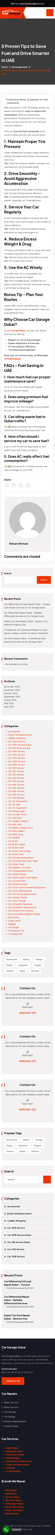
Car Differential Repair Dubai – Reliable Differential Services (16, 1300)
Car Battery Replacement (20, 827)
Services (35, 971)
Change (38, 959)
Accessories (14, 731)
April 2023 (9, 706)
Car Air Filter (14, 804)
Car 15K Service (16, 768)
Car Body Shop (15, 834)
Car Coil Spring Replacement (22, 894)
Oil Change (13, 927)
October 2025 (10, 693)
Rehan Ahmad (18, 543)
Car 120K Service (16, 754)
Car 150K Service (16, 764)
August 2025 (10, 700)
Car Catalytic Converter (19, 867)
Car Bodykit (13, 837)
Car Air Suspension (17, 808)
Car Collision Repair (17, 897)
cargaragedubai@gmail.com (31, 4)
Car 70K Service (16, 788)
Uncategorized (19, 67)
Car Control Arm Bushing (20, 910)
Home (5, 67)
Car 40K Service (16, 778)
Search (8, 573)
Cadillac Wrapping (17, 738)
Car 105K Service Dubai (19, 745)
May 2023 (9, 703)
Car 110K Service (16, 751)
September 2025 (12, 696)
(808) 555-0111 (27, 1012)
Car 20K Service (16, 771)
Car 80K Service (16, 791)
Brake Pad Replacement (20, 735)
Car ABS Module (16, 798)
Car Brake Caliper (16, 844)
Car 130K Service (16, 758)
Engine (9, 965)
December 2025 (12, 686)
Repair (22, 971)
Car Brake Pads (15, 854)
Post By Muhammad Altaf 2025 (20, 1288)
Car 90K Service (16, 794)
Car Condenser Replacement (22, 907)
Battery (26, 959)
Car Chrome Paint (17, 881)
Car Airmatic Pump (17, 814)
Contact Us (13, 1381)
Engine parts (14, 920)
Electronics (13, 917)
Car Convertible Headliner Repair (24, 914)
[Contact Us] (6, 1529)
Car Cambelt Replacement (21, 857)
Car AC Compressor (18, 801)
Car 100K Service (16, 741)
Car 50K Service (16, 781)
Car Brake (13, 841)
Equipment (23, 965)
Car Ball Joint (14, 824)
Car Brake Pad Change (19, 851)
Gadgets (12, 924)
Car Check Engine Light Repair (23, 877)
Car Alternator (15, 818)
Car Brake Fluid (15, 847)
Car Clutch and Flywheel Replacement (26, 887)
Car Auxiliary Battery (18, 821)
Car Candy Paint (16, 864)
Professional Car (16, 930)
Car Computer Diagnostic (20, 904)
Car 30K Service (16, 774)
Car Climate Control (17, 884)
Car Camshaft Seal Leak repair (23, 861)
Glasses (10, 971)
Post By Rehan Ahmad (16, 100)
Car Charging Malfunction (20, 871)
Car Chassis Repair (17, 874)
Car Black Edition (16, 831)
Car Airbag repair (16, 811)
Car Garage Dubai (16, 330)
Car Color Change (17, 900)
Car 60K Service (16, 784)
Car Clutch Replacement (20, 891)
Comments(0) (12, 103)
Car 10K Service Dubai (19, 748)
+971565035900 (12, 359)
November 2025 (12, 690)
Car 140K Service (16, 761)
